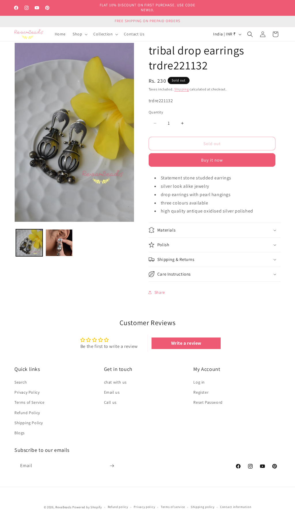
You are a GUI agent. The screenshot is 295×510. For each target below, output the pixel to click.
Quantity (156, 112)
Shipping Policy (28, 422)
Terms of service (173, 507)
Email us (112, 392)
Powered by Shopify (87, 507)
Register (201, 392)
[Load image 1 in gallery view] (29, 242)
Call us (110, 402)
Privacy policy (144, 507)
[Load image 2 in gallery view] (59, 242)
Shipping (181, 89)
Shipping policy (203, 507)
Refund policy (118, 507)
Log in (199, 382)
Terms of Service (29, 402)
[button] (79, 34)
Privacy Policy (26, 392)
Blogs (19, 432)
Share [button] (159, 292)
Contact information (235, 507)
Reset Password (207, 402)
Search (20, 382)
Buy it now (212, 160)
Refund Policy (27, 412)
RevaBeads (63, 507)
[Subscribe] (111, 465)
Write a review (186, 343)
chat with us (115, 382)
